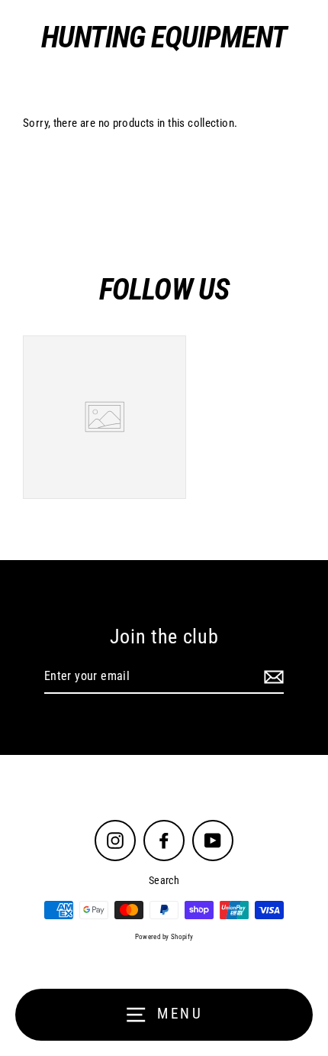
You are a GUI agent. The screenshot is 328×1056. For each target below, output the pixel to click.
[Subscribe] (271, 677)
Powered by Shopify (164, 937)
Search (164, 880)
